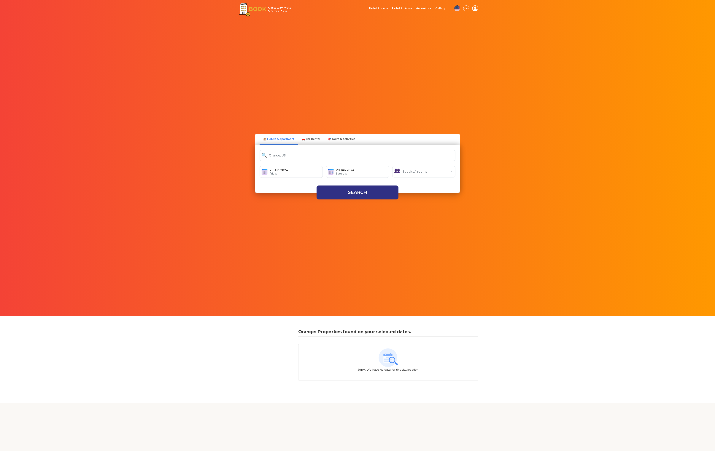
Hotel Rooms (382, 8)
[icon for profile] (475, 8)
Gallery (440, 8)
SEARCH (357, 192)
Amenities (424, 8)
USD (466, 8)
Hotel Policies (405, 8)
